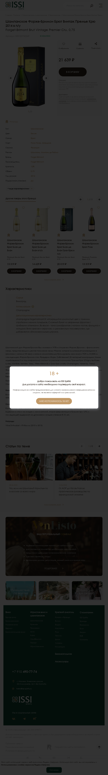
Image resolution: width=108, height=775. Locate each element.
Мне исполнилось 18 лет (54, 401)
